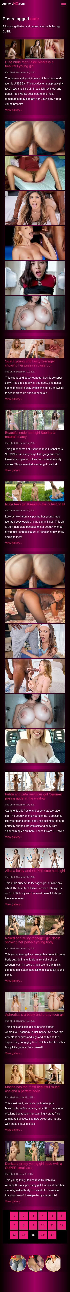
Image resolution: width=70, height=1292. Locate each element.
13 (14, 1234)
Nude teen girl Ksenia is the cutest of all (35, 504)
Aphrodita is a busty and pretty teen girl (34, 1014)
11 (52, 1225)
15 (33, 1234)
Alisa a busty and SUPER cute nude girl (35, 871)
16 (42, 1234)
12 (61, 1225)
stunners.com (13, 3)
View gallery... (13, 109)
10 (42, 1225)
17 (52, 1234)
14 (23, 1234)
